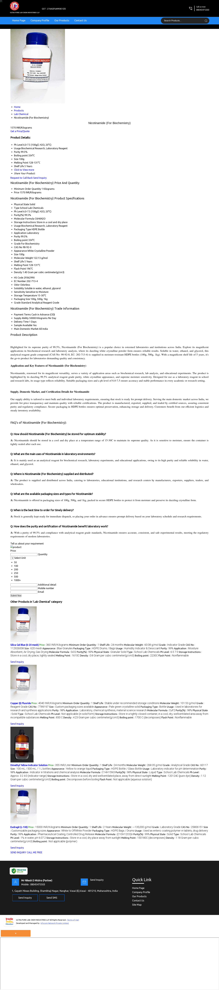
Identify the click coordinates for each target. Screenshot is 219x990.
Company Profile (40, 20)
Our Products (61, 20)
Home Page (18, 20)
